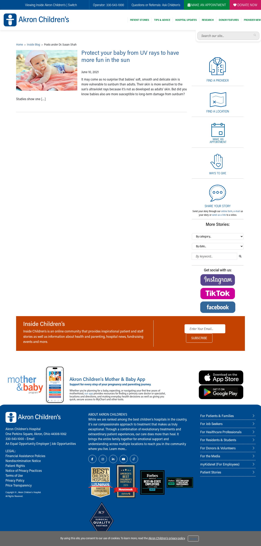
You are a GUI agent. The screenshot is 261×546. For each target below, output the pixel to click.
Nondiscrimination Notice (23, 461)
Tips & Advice (162, 19)
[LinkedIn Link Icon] (113, 459)
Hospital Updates (186, 19)
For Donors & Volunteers (218, 448)
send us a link (219, 214)
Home (19, 44)
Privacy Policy (15, 480)
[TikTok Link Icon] (134, 459)
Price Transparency (19, 485)
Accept (193, 538)
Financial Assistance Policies (25, 456)
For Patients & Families (217, 415)
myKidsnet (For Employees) (219, 464)
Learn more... (118, 448)
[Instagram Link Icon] (103, 459)
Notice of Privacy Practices (24, 470)
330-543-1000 (115, 5)
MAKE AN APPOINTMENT (208, 5)
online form (226, 211)
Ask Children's (171, 5)
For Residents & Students (218, 439)
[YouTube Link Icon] (123, 459)
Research (208, 19)
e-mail (236, 211)
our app (88, 393)
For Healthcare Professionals (220, 432)
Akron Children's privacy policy (166, 538)
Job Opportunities (64, 443)
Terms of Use (14, 475)
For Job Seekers (211, 423)
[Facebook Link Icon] (92, 459)
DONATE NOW (247, 5)
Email (30, 438)
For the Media (210, 456)
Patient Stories (139, 19)
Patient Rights (15, 465)
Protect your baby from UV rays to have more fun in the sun (130, 56)
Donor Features (229, 19)
